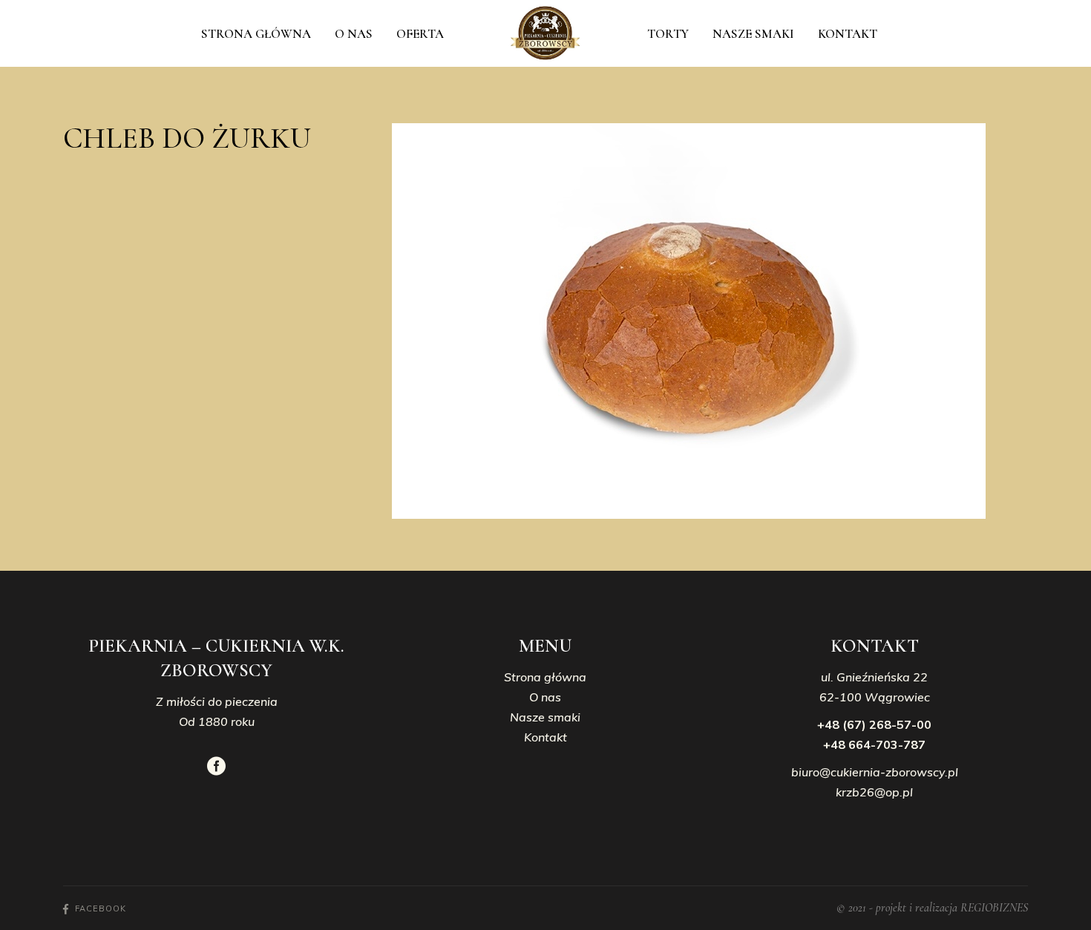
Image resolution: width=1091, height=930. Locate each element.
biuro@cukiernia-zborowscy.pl (874, 771)
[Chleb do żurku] (710, 321)
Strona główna (545, 676)
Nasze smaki (545, 717)
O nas (545, 697)
